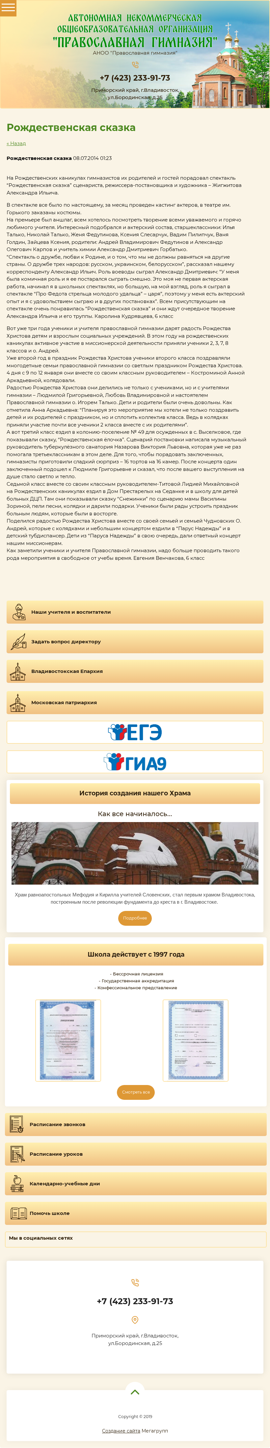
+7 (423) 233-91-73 (135, 78)
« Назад (16, 143)
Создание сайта (121, 1431)
